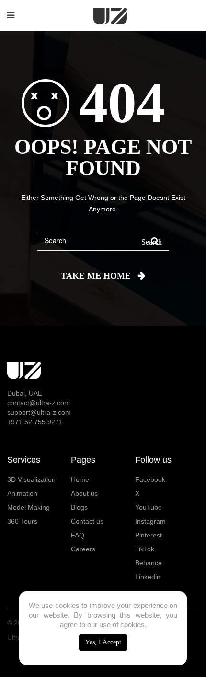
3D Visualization (31, 479)
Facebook (150, 479)
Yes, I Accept (103, 642)
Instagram (150, 521)
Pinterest (148, 535)
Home (80, 479)
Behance (148, 563)
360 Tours (22, 521)
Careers (83, 549)
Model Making (28, 507)
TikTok (144, 549)
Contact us (87, 521)
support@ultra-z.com (39, 412)
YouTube (148, 507)
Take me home (96, 275)
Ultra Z (17, 637)
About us (84, 493)
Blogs (79, 507)
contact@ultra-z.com (38, 403)
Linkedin (147, 577)
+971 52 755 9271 (35, 422)
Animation (22, 493)
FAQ (77, 535)
